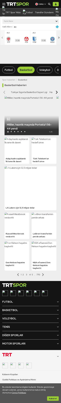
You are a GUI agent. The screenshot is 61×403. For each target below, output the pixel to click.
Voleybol (44, 70)
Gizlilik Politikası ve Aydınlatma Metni (19, 379)
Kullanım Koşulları (10, 374)
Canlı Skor (6, 27)
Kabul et (53, 398)
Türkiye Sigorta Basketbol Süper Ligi (29, 92)
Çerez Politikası (19, 392)
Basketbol (26, 70)
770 (38, 274)
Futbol (9, 70)
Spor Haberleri (8, 80)
